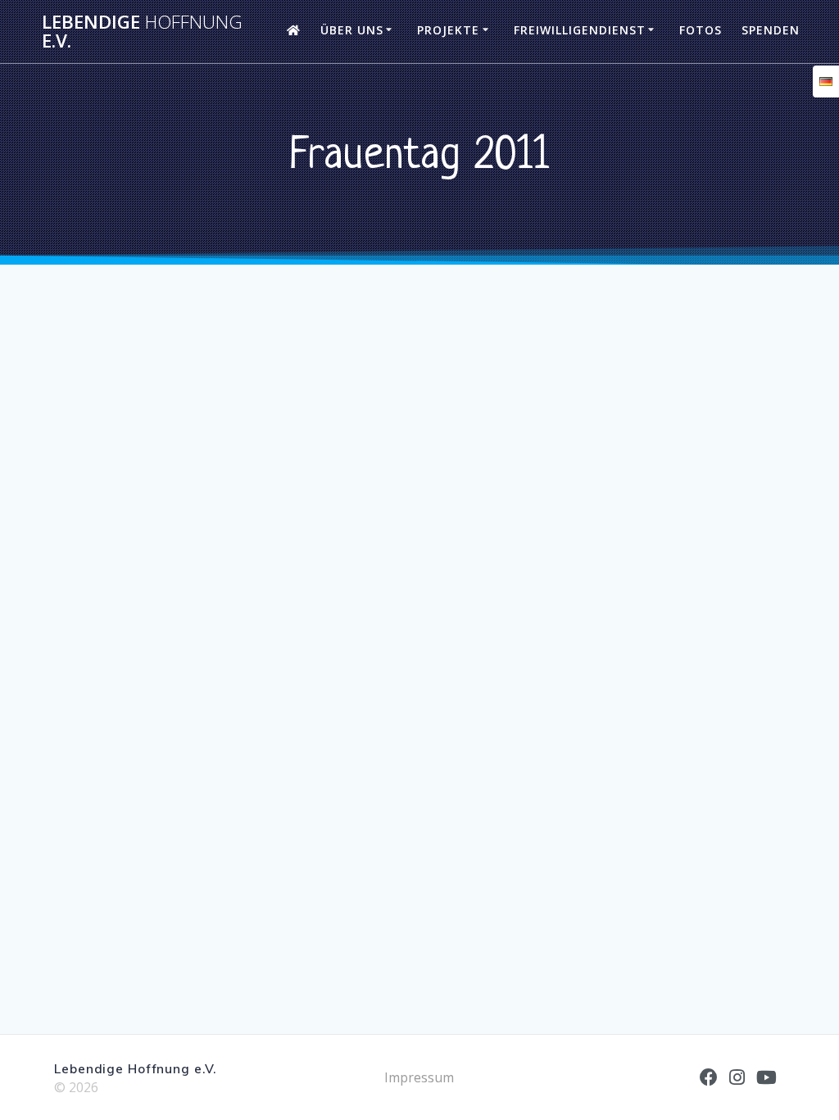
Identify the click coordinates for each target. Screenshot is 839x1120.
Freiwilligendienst (580, 30)
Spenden (770, 30)
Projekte (448, 30)
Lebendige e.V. (142, 31)
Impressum (419, 1077)
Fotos (700, 30)
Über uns (351, 30)
